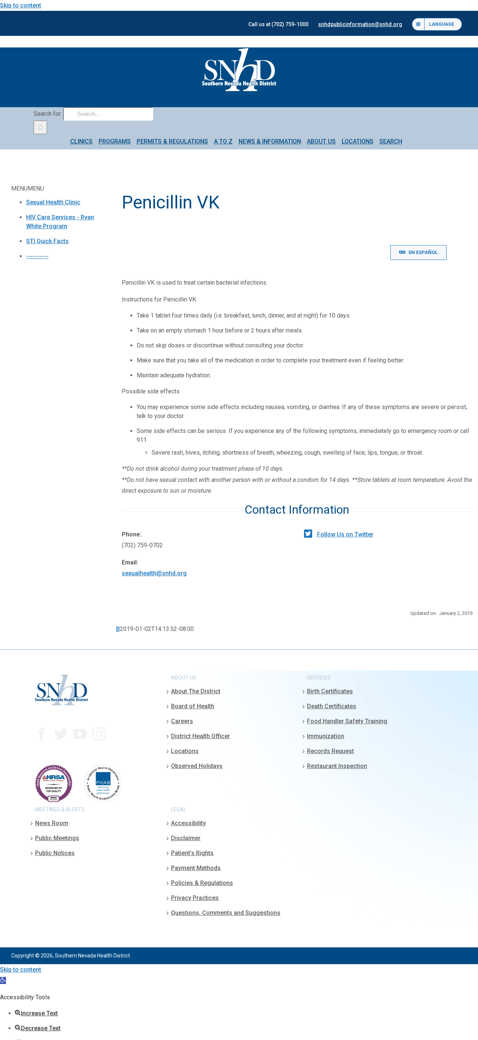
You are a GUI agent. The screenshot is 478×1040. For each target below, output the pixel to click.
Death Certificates (331, 706)
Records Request (330, 751)
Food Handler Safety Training (347, 721)
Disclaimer (186, 838)
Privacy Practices (195, 897)
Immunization (325, 736)
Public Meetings (57, 838)
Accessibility (188, 823)
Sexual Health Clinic (53, 202)
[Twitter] (61, 734)
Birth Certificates (330, 691)
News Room (51, 823)
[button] (3, 980)
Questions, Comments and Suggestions (225, 912)
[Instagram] (99, 734)
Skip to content (20, 5)
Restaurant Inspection (337, 766)
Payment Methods (196, 868)
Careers (182, 721)
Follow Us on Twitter (345, 534)
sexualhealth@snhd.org (154, 573)
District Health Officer (200, 736)
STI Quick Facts (47, 241)
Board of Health (192, 706)
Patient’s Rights (192, 853)
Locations (185, 751)
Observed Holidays (197, 766)
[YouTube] (80, 734)
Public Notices (55, 853)
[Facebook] (42, 734)
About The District (195, 691)
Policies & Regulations (202, 882)
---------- (37, 256)
